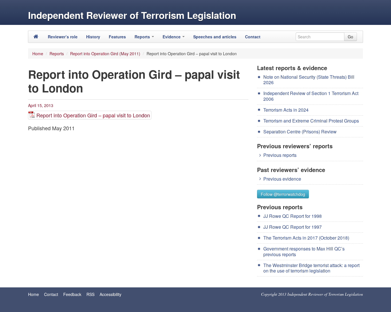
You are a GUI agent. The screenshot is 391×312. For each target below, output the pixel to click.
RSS (90, 294)
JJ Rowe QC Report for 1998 (292, 216)
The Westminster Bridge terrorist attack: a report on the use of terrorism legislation (311, 267)
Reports (143, 37)
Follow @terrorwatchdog (283, 194)
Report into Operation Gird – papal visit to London (93, 115)
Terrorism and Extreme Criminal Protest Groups (311, 120)
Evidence (172, 37)
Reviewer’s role (63, 37)
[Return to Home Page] (36, 36)
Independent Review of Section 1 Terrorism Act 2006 (310, 95)
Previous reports (280, 155)
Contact (252, 37)
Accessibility (110, 294)
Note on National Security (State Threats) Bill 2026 (308, 79)
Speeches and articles (214, 37)
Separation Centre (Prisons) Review (300, 131)
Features (117, 37)
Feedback (72, 294)
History (93, 37)
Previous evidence (282, 178)
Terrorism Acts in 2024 (286, 109)
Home (37, 53)
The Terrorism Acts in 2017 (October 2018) (306, 237)
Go (350, 37)
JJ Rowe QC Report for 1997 (292, 227)
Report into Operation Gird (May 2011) (105, 53)
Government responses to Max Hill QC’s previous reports (304, 251)
